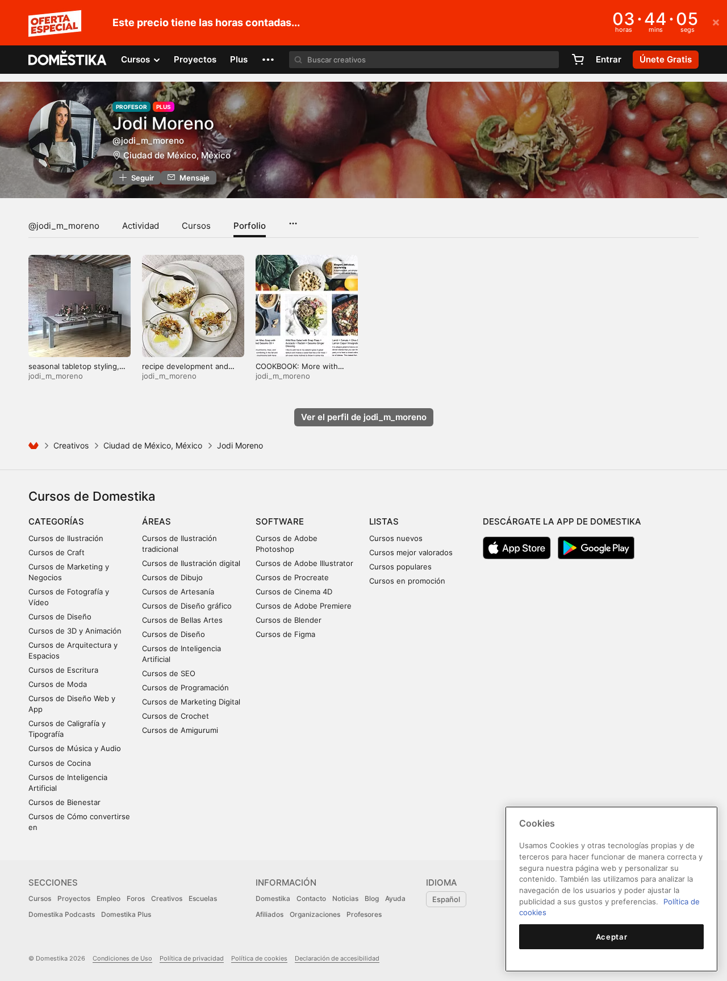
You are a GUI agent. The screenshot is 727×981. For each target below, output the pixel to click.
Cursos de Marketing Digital (191, 701)
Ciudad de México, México (177, 155)
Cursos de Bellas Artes (182, 619)
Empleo (108, 898)
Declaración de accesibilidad (337, 958)
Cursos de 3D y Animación (75, 630)
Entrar (608, 59)
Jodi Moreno (163, 123)
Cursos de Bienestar (64, 802)
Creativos (71, 445)
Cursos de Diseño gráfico (187, 605)
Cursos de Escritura (63, 669)
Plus (239, 59)
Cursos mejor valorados (411, 552)
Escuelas (203, 898)
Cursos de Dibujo (172, 577)
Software (280, 521)
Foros (136, 898)
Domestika (273, 898)
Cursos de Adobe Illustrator (304, 563)
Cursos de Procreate (292, 577)
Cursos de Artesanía (178, 591)
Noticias (345, 898)
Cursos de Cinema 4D (294, 591)
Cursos (196, 225)
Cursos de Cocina (59, 763)
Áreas (156, 521)
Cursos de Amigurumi (180, 730)
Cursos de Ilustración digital (191, 563)
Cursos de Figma (285, 634)
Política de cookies (259, 958)
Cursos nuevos (396, 538)
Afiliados (269, 914)
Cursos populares (400, 566)
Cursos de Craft (56, 552)
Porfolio (249, 225)
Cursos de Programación (185, 687)
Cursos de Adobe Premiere (304, 605)
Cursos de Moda (57, 684)
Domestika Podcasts (61, 914)
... (293, 219)
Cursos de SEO (168, 673)
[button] (268, 59)
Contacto (311, 898)
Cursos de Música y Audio (74, 748)
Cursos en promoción (407, 580)
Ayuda (395, 898)
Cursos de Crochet (175, 715)
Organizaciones (315, 914)
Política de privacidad (192, 958)
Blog (372, 898)
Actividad (140, 225)
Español (446, 899)
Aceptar (612, 936)
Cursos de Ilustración (65, 538)
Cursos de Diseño (59, 616)
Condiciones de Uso (122, 958)
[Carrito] (578, 59)
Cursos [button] (136, 59)
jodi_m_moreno (55, 375)
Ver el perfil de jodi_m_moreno (364, 417)
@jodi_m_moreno (63, 225)
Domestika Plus (126, 914)
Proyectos (195, 59)
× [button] (716, 21)
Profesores (364, 914)
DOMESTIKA (67, 59)
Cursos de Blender (288, 619)
